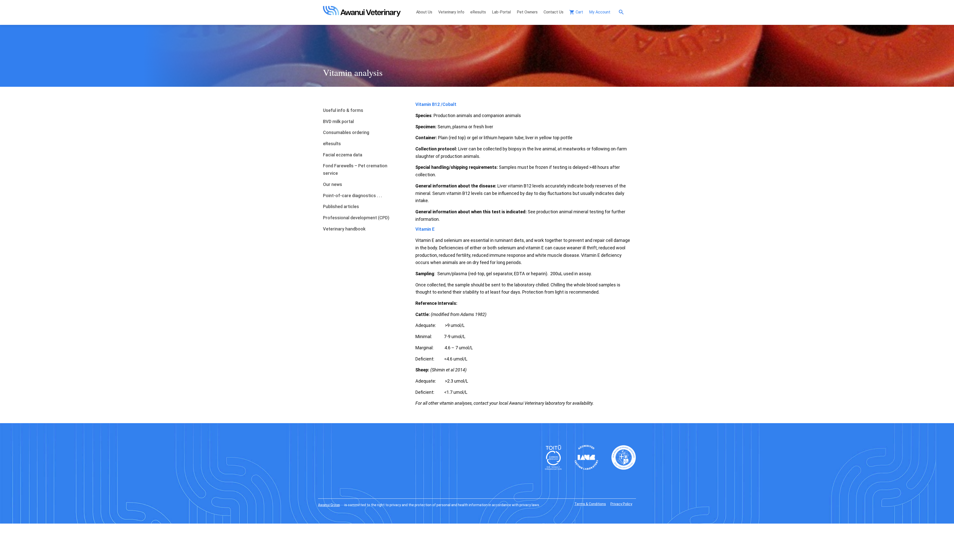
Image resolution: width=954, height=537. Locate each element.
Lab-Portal (501, 12)
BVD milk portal (338, 121)
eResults (478, 12)
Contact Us (553, 12)
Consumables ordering (346, 132)
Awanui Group (329, 505)
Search (622, 12)
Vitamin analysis (353, 72)
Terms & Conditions (590, 504)
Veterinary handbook (344, 228)
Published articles (341, 206)
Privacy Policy (621, 504)
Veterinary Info (451, 12)
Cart (579, 12)
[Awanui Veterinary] (362, 15)
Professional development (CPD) (356, 217)
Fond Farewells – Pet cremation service (355, 169)
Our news (332, 184)
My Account (599, 12)
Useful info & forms (343, 110)
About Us (424, 12)
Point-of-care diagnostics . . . (352, 195)
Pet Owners (527, 12)
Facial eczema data (342, 154)
